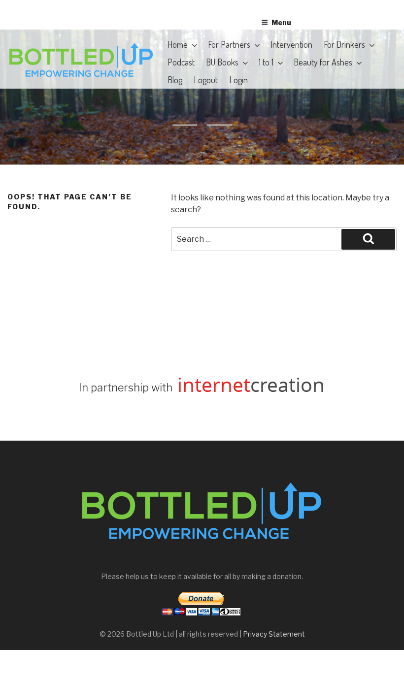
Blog (175, 79)
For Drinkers (344, 44)
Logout (206, 79)
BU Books (222, 62)
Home (178, 44)
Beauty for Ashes (323, 62)
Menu (281, 22)
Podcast (181, 62)
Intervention (291, 44)
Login (238, 79)
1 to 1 (266, 62)
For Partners (229, 44)
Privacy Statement (274, 634)
